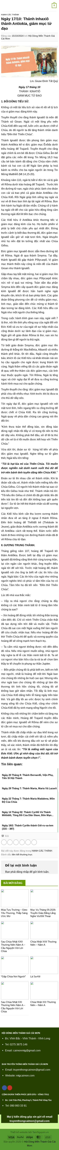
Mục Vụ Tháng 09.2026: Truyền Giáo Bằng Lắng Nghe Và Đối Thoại (43, 912)
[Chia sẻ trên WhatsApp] (4, 842)
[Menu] (4, 6)
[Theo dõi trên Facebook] (4, 1087)
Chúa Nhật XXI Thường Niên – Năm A (43, 1004)
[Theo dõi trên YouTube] (9, 1087)
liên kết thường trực (22, 854)
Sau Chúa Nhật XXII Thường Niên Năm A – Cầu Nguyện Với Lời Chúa (13, 946)
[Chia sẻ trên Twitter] (16, 842)
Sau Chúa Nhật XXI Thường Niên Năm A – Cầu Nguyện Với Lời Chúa (13, 1007)
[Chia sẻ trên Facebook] (10, 842)
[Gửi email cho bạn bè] (22, 842)
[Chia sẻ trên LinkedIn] (34, 842)
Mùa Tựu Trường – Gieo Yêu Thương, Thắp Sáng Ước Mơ (14, 912)
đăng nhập (22, 871)
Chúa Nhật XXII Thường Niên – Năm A (43, 943)
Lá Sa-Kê (35, 976)
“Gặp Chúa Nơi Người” (13, 976)
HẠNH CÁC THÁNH (10, 15)
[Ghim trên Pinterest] (28, 842)
